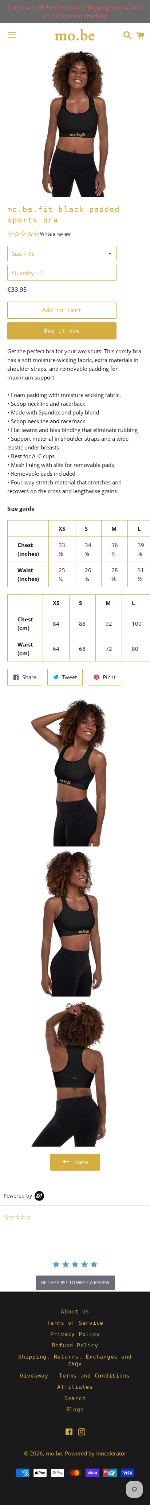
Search (75, 1398)
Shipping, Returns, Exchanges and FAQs (75, 1360)
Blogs (75, 1409)
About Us (75, 1311)
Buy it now (62, 330)
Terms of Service (75, 1323)
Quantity (23, 272)
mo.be (54, 1453)
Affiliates (75, 1387)
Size (17, 253)
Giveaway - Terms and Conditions (75, 1375)
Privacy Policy (75, 1334)
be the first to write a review (75, 1283)
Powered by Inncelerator (95, 1453)
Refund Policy (75, 1345)
